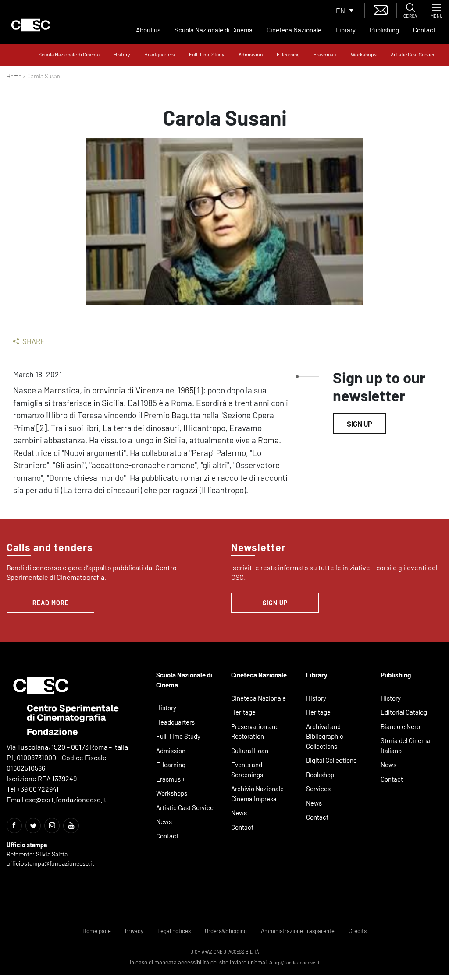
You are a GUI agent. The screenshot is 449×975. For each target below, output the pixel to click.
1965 (186, 390)
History (122, 54)
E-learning (288, 54)
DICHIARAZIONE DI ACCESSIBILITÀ (224, 951)
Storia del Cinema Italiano (405, 745)
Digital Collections (331, 760)
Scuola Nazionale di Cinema (214, 30)
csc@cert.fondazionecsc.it (66, 799)
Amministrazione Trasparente (298, 930)
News (164, 821)
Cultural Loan (249, 750)
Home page (96, 930)
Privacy (134, 930)
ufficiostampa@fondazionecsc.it (50, 863)
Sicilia (113, 403)
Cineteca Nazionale (294, 30)
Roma (268, 440)
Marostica (62, 390)
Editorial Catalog (404, 712)
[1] (198, 390)
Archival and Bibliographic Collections (324, 736)
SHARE (33, 341)
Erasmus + (325, 54)
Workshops (364, 54)
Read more (50, 603)
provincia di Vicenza (128, 390)
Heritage (243, 712)
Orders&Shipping (226, 930)
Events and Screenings (247, 770)
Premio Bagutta (172, 415)
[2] (41, 428)
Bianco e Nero (400, 726)
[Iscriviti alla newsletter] (380, 9)
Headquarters (159, 54)
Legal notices (174, 930)
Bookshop (320, 775)
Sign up (359, 423)
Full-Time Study (206, 54)
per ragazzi (178, 490)
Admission (251, 54)
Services (318, 789)
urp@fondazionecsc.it (297, 962)
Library (345, 30)
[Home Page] (31, 25)
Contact (424, 30)
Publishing (384, 30)
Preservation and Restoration (255, 731)
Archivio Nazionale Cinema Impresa (257, 794)
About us (148, 30)
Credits (358, 930)
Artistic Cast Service (413, 54)
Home (14, 76)
